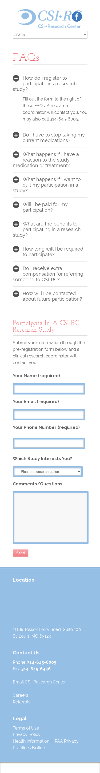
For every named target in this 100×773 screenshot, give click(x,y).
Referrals (21, 701)
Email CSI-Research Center (39, 682)
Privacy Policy (27, 734)
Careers (20, 695)
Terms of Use (26, 728)
